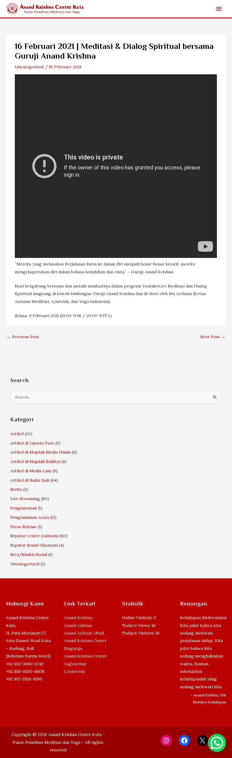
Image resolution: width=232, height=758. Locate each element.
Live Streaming (25, 498)
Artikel (17, 433)
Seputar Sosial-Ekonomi (34, 545)
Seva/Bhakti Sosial (28, 554)
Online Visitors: (137, 617)
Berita (16, 489)
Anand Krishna (78, 617)
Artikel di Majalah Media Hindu (40, 452)
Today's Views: (137, 625)
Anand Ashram (78, 625)
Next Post (212, 336)
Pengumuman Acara (29, 517)
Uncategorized (29, 66)
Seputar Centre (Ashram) (34, 535)
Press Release (23, 526)
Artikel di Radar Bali (29, 480)
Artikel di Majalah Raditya (35, 461)
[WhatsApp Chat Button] (217, 743)
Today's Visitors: (139, 633)
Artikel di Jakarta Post (32, 443)
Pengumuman (23, 508)
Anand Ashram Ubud (84, 633)
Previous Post (23, 336)
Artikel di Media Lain (30, 471)
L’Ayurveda (74, 671)
